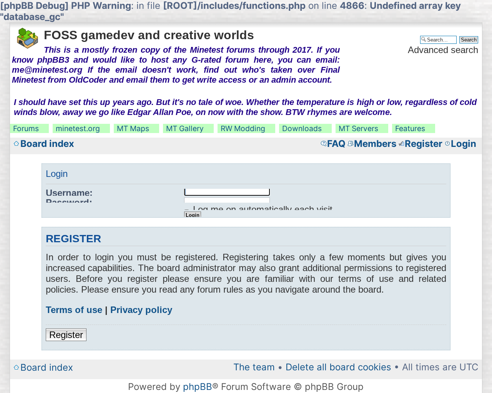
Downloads (302, 128)
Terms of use (74, 310)
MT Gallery (185, 128)
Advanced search (443, 50)
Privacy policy (141, 310)
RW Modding (243, 128)
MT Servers (358, 128)
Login (463, 143)
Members (375, 143)
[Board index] (28, 35)
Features (410, 128)
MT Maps (133, 128)
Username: (69, 193)
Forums (26, 128)
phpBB (197, 386)
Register (423, 143)
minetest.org (78, 128)
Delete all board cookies (338, 367)
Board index (47, 143)
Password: (69, 202)
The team (254, 367)
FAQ (336, 143)
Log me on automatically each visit (261, 209)
